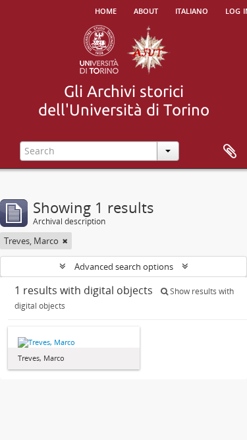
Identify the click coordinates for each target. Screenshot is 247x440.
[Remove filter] (65, 240)
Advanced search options (123, 266)
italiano (191, 10)
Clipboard (229, 151)
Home (106, 10)
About (146, 10)
